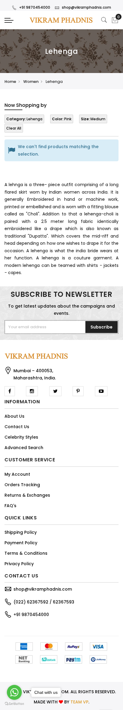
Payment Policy (20, 543)
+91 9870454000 (34, 7)
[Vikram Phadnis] (61, 20)
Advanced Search (23, 448)
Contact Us (16, 427)
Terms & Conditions (25, 553)
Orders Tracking (22, 485)
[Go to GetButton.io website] (14, 704)
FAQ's (10, 506)
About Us (14, 416)
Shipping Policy (20, 532)
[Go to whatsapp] (14, 692)
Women (31, 81)
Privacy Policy (19, 564)
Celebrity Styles (21, 437)
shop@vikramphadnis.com (86, 7)
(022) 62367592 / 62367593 (43, 602)
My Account (17, 474)
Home (10, 81)
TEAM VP (79, 702)
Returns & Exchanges (27, 495)
